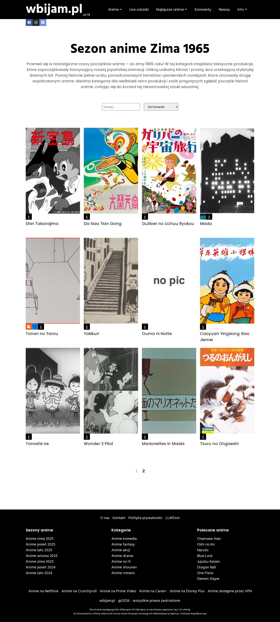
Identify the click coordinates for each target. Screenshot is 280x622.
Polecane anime (213, 530)
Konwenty (203, 9)
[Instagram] (36, 22)
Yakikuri (91, 333)
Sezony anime (39, 530)
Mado (206, 223)
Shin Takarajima (42, 223)
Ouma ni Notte (157, 333)
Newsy (224, 9)
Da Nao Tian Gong (103, 223)
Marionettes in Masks (163, 443)
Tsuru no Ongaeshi (219, 443)
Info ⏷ (242, 9)
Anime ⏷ (115, 9)
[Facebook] (29, 22)
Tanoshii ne (37, 443)
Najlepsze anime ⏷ (171, 9)
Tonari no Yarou (42, 333)
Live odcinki (139, 9)
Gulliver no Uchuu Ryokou (168, 223)
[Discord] (42, 22)
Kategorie (121, 530)
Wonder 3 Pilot (98, 443)
